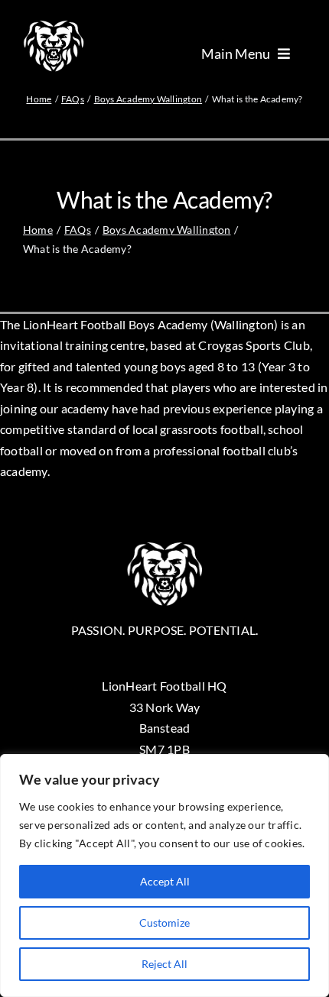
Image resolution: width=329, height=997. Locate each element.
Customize (164, 922)
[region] (164, 875)
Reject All (164, 963)
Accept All (165, 881)
